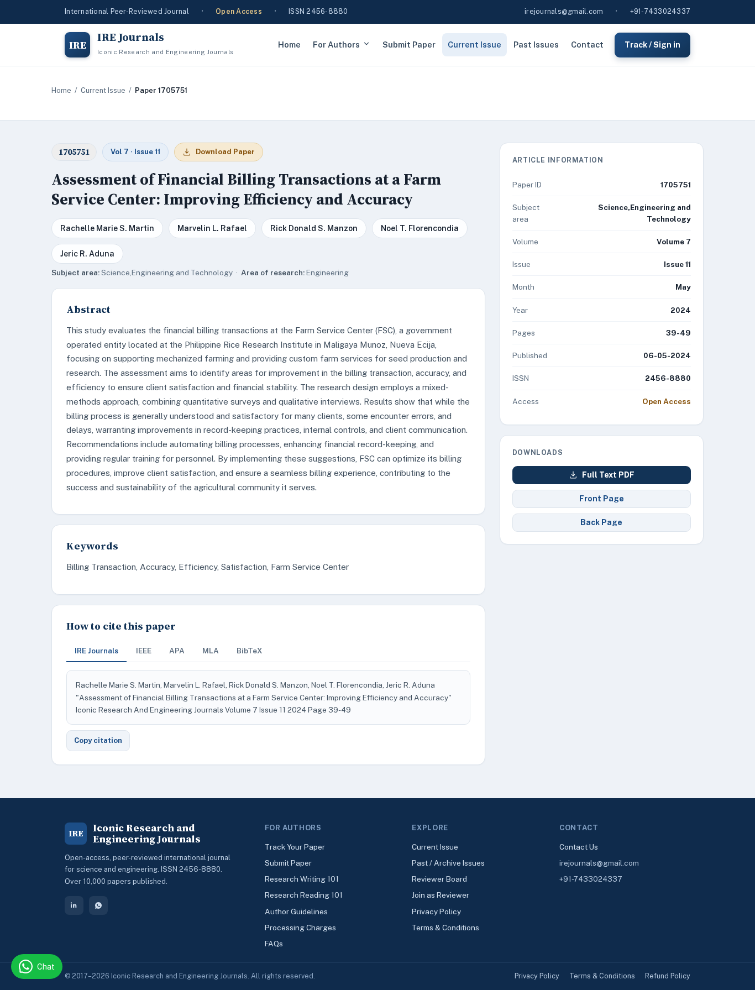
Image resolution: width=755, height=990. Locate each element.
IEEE (143, 650)
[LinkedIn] (74, 905)
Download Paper (225, 152)
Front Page (601, 498)
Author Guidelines (296, 911)
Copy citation (98, 740)
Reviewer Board (439, 878)
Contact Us (578, 846)
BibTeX (250, 650)
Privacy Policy (436, 911)
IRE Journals (96, 650)
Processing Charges (300, 927)
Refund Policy (667, 976)
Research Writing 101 (302, 878)
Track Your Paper (295, 846)
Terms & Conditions (445, 927)
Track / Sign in (652, 44)
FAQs (274, 943)
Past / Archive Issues (448, 862)
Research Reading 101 (304, 895)
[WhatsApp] (98, 905)
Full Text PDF (608, 474)
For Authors (336, 44)
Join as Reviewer (440, 895)
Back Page (601, 522)
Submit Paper (409, 44)
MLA (210, 650)
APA (177, 650)
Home (289, 44)
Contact (587, 44)
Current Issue (474, 44)
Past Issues (536, 44)
